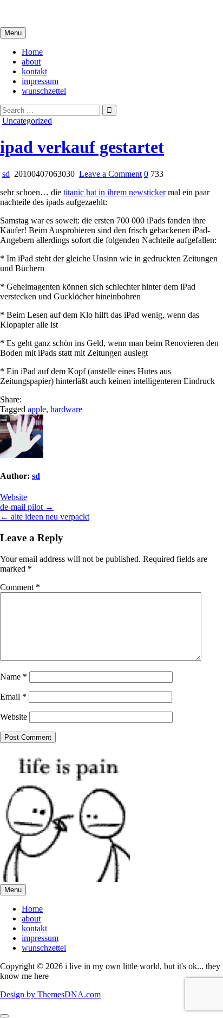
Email (13, 696)
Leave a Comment (110, 173)
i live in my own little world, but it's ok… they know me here (104, 13)
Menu (13, 33)
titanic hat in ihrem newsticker (114, 192)
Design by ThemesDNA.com (50, 994)
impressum (40, 81)
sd (6, 173)
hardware (66, 409)
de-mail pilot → (27, 506)
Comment (20, 587)
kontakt (34, 71)
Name (13, 676)
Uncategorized (27, 120)
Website (13, 497)
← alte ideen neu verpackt (44, 516)
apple (37, 409)
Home (32, 51)
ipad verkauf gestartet (82, 147)
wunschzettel (44, 90)
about (31, 61)
